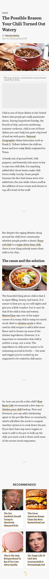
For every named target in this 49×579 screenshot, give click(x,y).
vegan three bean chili (28, 244)
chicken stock (25, 323)
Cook (5, 13)
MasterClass (9, 315)
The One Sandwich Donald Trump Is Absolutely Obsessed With (12, 519)
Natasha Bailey (12, 35)
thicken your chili (12, 409)
